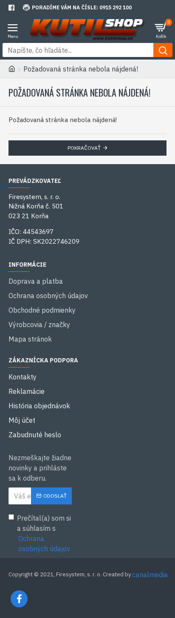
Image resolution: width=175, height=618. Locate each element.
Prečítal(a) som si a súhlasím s (44, 533)
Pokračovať (84, 148)
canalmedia (150, 574)
